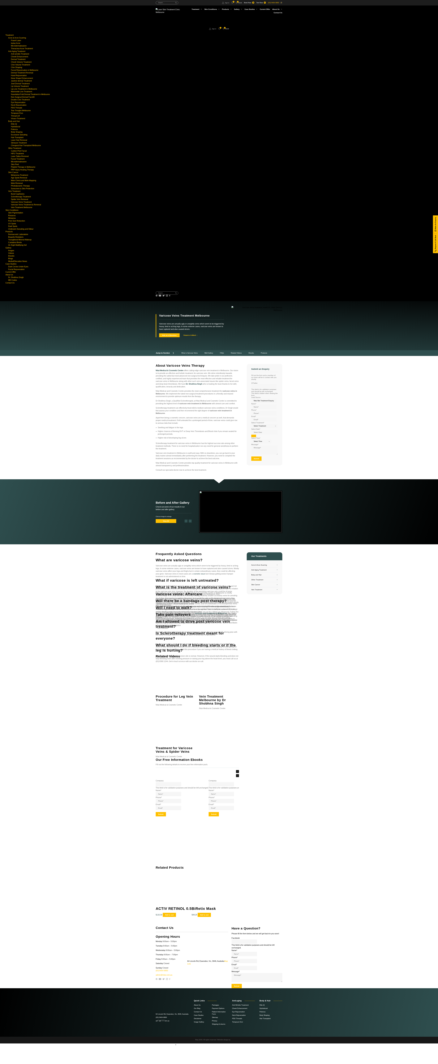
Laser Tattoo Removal (20, 156)
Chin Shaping (16, 67)
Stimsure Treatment (19, 143)
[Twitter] (164, 295)
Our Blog (197, 1008)
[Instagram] (167, 296)
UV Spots (12, 224)
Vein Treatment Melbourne (21, 207)
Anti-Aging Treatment (16, 51)
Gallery (237, 9)
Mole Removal (17, 183)
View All (166, 521)
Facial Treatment (18, 159)
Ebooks (11, 256)
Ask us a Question (169, 335)
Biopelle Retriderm (15, 237)
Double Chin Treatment (20, 100)
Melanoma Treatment (19, 175)
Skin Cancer (13, 172)
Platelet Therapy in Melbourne (23, 167)
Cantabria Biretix (15, 242)
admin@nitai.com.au (164, 975)
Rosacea (12, 215)
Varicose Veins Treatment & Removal (26, 205)
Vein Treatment (14, 191)
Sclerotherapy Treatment (21, 197)
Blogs (10, 258)
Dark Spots (12, 226)
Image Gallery (199, 1022)
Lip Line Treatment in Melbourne (24, 89)
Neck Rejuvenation (18, 105)
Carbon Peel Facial (19, 151)
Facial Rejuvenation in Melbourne (24, 70)
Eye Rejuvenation (18, 102)
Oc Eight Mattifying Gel (17, 245)
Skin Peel (15, 164)
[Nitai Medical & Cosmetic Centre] (169, 1005)
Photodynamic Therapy (20, 186)
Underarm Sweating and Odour (20, 229)
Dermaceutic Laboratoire (18, 234)
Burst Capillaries (17, 194)
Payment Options (218, 1008)
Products (225, 9)
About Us (276, 9)
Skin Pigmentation (15, 213)
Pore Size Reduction (16, 221)
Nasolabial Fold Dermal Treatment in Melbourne (30, 94)
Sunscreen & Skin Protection (22, 189)
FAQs (222, 353)
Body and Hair (14, 121)
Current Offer (265, 9)
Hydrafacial (15, 127)
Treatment (195, 9)
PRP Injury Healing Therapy (22, 170)
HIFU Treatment (17, 154)
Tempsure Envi (17, 113)
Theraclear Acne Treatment (22, 49)
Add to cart (169, 915)
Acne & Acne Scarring (17, 38)
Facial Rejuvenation (16, 269)
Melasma (12, 218)
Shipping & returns (218, 1024)
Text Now (259, 3)
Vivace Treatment (18, 118)
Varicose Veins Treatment (21, 202)
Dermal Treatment (18, 59)
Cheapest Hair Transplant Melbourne (26, 145)
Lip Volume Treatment (20, 86)
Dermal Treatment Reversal (22, 73)
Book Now (247, 3)
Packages (215, 1005)
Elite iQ (14, 124)
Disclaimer (197, 1018)
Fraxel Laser (16, 40)
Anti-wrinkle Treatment (20, 54)
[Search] (176, 2)
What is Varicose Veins (189, 353)
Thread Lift (15, 116)
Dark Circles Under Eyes (18, 267)
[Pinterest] (156, 295)
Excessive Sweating (19, 135)
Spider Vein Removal (19, 199)
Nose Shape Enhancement (22, 78)
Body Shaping (16, 132)
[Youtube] (160, 295)
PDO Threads (16, 108)
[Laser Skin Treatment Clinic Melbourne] (163, 21)
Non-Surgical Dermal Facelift (22, 97)
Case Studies (250, 9)
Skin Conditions (210, 9)
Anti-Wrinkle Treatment (240, 1005)
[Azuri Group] (237, 1040)
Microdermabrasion (19, 46)
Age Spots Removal (19, 178)
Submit (256, 459)
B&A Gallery (209, 353)
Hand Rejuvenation (19, 75)
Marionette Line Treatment (21, 92)
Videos (11, 253)
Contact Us (278, 13)
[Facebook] (169, 295)
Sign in (227, 3)
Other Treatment (14, 148)
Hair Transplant (17, 137)
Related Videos (236, 353)
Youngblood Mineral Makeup (19, 240)
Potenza (14, 129)
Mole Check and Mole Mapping (23, 180)
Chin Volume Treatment (20, 65)
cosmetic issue (199, 574)
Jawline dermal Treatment (21, 81)
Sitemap (215, 1017)
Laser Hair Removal (19, 140)
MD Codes (12, 280)
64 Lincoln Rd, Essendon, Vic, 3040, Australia (172, 1014)
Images (11, 251)
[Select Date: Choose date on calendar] (253, 436)
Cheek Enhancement (19, 57)
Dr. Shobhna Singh (16, 277)
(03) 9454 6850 (273, 3)
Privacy (214, 1021)
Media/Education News (17, 261)
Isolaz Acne (15, 43)
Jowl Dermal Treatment (20, 84)
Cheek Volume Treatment (21, 62)
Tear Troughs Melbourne (21, 110)
